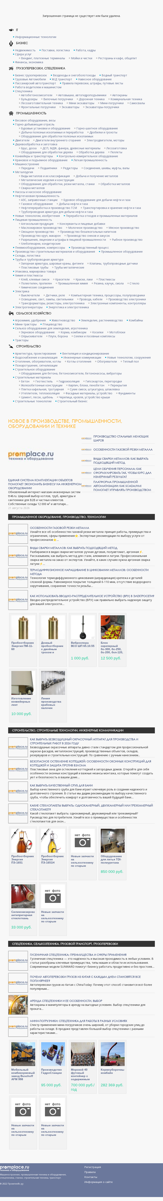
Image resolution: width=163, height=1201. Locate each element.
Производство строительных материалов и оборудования (55, 251)
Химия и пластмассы (29, 275)
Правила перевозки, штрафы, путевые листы (92, 83)
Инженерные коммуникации (82, 357)
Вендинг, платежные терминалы (43, 58)
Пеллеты (116, 152)
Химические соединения (37, 287)
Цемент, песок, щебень (37, 397)
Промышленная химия (73, 283)
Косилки (97, 332)
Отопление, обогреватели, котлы (38, 361)
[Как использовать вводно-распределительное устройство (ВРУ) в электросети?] (18, 600)
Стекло (134, 283)
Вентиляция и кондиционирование (85, 353)
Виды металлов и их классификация (45, 176)
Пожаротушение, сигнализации (36, 365)
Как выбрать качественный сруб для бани (61, 785)
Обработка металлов (115, 184)
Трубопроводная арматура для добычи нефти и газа (57, 212)
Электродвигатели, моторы (105, 140)
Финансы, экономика (29, 62)
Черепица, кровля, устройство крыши (84, 397)
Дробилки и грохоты (103, 132)
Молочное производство (85, 228)
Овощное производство (37, 232)
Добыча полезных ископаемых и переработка (52, 132)
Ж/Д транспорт (62, 79)
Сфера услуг (23, 54)
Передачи (27, 168)
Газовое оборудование (37, 204)
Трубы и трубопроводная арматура (39, 259)
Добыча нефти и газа (73, 204)
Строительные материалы (33, 377)
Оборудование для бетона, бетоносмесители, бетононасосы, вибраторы (71, 373)
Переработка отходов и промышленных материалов (102, 216)
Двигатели (22, 140)
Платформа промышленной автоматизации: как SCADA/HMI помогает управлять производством (122, 486)
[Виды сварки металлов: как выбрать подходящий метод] (86, 460)
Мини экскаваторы (81, 103)
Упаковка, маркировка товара (35, 271)
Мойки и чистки (81, 58)
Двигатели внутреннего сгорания (58, 140)
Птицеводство (52, 324)
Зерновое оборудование (38, 332)
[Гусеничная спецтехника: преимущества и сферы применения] (18, 960)
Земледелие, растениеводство (102, 320)
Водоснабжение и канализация (36, 357)
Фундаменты (126, 393)
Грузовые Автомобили (30, 79)
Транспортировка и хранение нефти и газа (112, 208)
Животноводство (63, 320)
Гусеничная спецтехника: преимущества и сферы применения (78, 955)
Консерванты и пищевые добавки (82, 224)
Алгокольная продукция (37, 224)
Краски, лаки (84, 279)
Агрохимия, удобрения (30, 320)
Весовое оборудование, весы (35, 120)
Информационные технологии (35, 37)
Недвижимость (25, 50)
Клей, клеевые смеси (35, 279)
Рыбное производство (127, 239)
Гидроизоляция (69, 381)
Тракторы (21, 340)
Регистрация (92, 1167)
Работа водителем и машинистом (38, 87)
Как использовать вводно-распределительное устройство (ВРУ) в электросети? (92, 596)
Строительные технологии (33, 401)
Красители (62, 279)
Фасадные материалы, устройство (89, 393)
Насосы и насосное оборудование (38, 192)
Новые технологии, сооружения (129, 357)
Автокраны (119, 95)
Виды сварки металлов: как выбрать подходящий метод (120, 460)
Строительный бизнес (72, 401)
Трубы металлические (69, 267)
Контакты (90, 1177)
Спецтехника (23, 91)
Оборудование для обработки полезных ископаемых (57, 136)
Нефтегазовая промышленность (37, 196)
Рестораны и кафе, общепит (117, 58)
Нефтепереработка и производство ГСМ (49, 208)
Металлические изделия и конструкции (47, 180)
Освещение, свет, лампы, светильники (47, 299)
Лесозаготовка (116, 148)
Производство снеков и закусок (88, 235)
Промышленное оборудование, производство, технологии (59, 517)
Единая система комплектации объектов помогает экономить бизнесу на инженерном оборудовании (45, 484)
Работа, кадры (86, 50)
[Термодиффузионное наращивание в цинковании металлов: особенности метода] (18, 578)
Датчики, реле (55, 295)
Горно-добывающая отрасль (34, 124)
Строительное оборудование (35, 369)
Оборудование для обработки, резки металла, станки (58, 184)
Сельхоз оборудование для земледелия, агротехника (51, 328)
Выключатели (30, 295)
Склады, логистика (27, 255)
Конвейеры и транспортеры (34, 156)
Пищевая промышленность (33, 220)
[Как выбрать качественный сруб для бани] (18, 791)
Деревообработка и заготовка (36, 144)
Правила (90, 1172)
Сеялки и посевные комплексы (94, 336)
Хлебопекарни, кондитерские (41, 243)
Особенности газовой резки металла (122, 449)
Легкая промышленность (90, 160)
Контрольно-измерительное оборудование (88, 156)
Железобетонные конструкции (41, 385)
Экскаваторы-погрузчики (102, 107)
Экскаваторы (70, 107)
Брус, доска (29, 148)
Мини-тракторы (26, 324)
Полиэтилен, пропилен (36, 283)
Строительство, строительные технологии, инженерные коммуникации (67, 730)
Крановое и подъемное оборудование (41, 160)
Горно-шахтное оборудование (97, 128)
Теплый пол (131, 361)
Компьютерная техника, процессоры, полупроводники (108, 295)
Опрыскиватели (31, 336)
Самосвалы (137, 103)
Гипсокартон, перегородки (103, 381)
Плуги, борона (58, 336)
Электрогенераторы (29, 307)
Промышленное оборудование (122, 251)
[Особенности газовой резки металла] (86, 449)
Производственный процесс (90, 247)
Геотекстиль (44, 381)
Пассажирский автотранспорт (35, 83)
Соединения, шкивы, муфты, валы (106, 168)
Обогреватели (107, 361)
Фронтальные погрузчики (38, 107)
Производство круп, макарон (41, 235)
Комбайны (136, 320)
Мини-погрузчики (112, 103)
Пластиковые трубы (34, 267)
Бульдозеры (29, 99)
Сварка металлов (33, 188)
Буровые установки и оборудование (45, 128)
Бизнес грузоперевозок (31, 75)
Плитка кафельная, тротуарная (42, 389)
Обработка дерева (91, 152)
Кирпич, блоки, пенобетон (86, 385)
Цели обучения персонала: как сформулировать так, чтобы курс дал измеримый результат (122, 473)
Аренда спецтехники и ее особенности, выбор (66, 1001)
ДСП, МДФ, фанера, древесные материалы (71, 148)
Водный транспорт (114, 75)
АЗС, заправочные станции (39, 200)
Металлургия (24, 172)
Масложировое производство (41, 228)
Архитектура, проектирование (35, 353)
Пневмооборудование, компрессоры (40, 247)
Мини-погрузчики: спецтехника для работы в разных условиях (78, 1021)
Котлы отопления (79, 361)
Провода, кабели (90, 299)
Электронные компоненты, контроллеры (118, 303)
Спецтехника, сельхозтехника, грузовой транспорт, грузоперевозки (65, 944)
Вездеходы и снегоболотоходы (74, 75)
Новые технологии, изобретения (37, 216)
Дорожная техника (92, 99)
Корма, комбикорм (73, 332)
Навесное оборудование (95, 79)
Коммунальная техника (126, 99)
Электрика (22, 291)
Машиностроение (27, 164)
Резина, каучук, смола (109, 283)
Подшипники (48, 168)
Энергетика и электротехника (69, 307)
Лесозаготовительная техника (42, 103)
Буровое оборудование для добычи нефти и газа (96, 200)
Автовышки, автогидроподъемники (82, 95)
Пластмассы (107, 279)
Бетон (25, 381)
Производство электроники (127, 299)
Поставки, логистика (56, 50)
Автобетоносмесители (36, 95)
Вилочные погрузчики (58, 99)
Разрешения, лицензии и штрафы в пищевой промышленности (63, 239)
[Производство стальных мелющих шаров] (86, 438)
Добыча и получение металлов (97, 176)
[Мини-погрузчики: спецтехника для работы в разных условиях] (18, 1026)
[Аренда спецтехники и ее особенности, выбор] (18, 1004)
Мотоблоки (117, 332)
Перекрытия (118, 385)
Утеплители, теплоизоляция (40, 393)
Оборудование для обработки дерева (47, 152)
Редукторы (70, 168)
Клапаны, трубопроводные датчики (113, 263)
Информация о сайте (98, 1182)
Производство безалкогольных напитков (88, 232)
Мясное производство (124, 228)
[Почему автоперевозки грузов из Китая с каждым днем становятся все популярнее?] (18, 982)
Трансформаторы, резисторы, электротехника (52, 303)
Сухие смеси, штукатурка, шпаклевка (95, 389)
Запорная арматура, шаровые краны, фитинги (52, 263)
